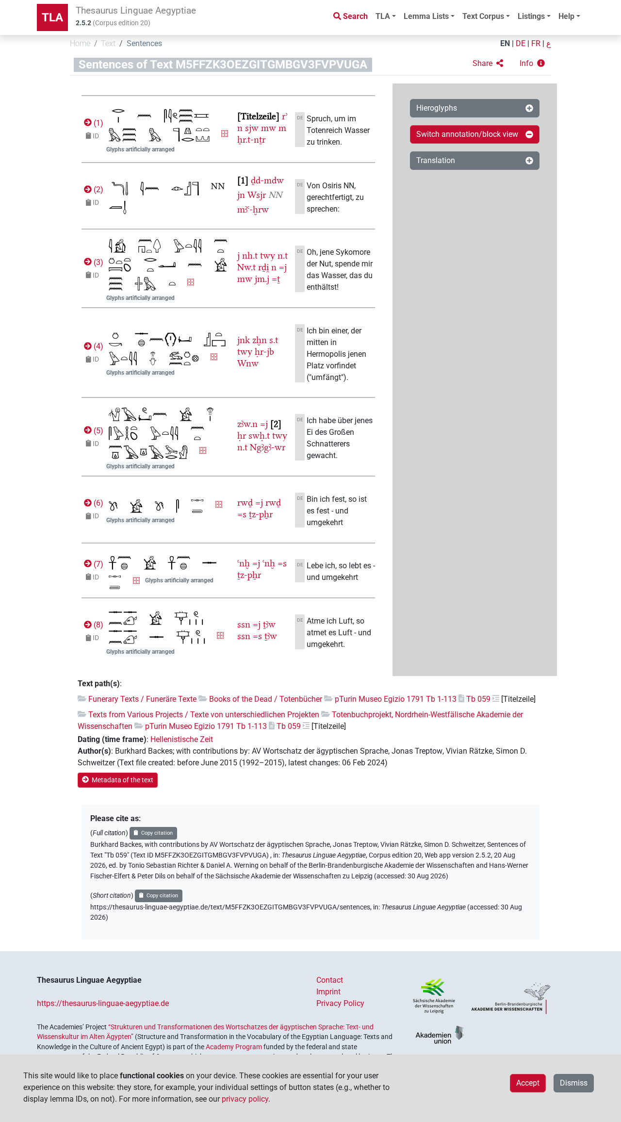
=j (283, 267)
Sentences (144, 43)
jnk (243, 340)
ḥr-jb (264, 351)
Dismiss (574, 1083)
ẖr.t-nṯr (251, 139)
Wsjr (256, 194)
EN (505, 43)
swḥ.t (259, 435)
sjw (252, 127)
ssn (243, 624)
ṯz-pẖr (261, 514)
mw (268, 127)
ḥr (241, 435)
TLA (52, 17)
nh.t (250, 255)
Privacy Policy (340, 1003)
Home (80, 43)
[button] (487, 63)
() (97, 123)
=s (241, 514)
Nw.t (246, 267)
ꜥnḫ (243, 563)
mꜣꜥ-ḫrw (253, 209)
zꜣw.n (247, 423)
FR (535, 43)
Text (108, 43)
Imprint (328, 991)
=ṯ (276, 278)
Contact (329, 980)
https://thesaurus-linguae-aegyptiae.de (103, 1003)
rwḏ (245, 502)
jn (241, 194)
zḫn (259, 340)
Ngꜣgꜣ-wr (267, 447)
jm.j (262, 278)
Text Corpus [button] (483, 16)
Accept (527, 1083)
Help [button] (566, 16)
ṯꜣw (269, 624)
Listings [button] (531, 16)
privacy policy (245, 1099)
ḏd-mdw (267, 180)
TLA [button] (383, 16)
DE (520, 43)
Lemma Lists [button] (426, 16)
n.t (283, 255)
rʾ (285, 116)
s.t (273, 340)
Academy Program (234, 1047)
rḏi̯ (263, 267)
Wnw (248, 363)
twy (267, 255)
